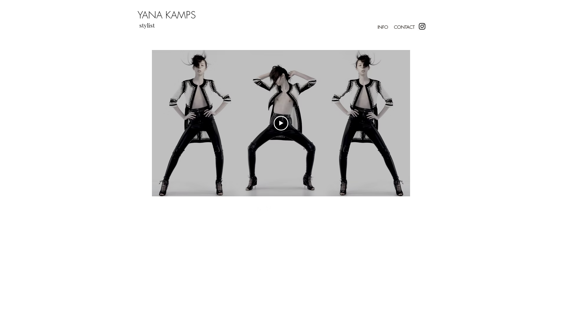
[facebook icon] (260, 210)
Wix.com (316, 222)
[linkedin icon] (278, 210)
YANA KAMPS (167, 14)
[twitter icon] (269, 210)
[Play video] (281, 123)
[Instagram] (422, 26)
